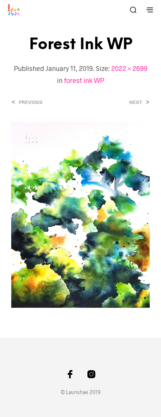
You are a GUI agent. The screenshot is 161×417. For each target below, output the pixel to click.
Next (135, 102)
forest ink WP (84, 80)
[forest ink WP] (80, 214)
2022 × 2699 (129, 68)
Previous (30, 102)
